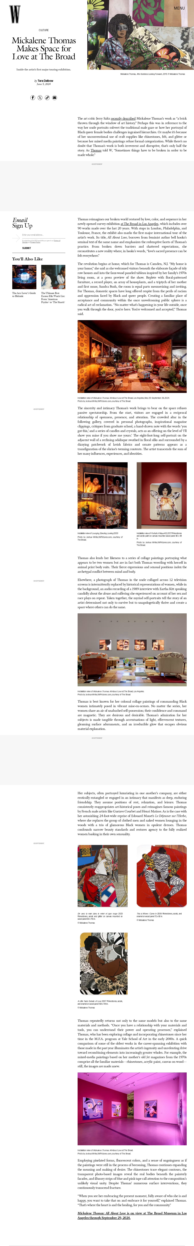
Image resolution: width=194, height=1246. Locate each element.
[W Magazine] (15, 14)
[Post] (40, 97)
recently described (123, 119)
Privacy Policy (35, 242)
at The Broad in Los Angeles (139, 224)
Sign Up (22, 222)
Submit (26, 247)
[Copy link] (47, 97)
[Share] (32, 97)
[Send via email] (54, 97)
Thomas (96, 150)
